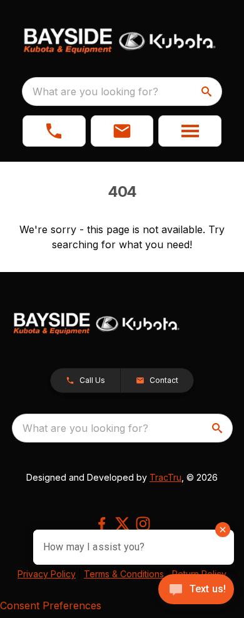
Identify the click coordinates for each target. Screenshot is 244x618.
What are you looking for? (95, 91)
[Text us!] (196, 590)
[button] (54, 131)
